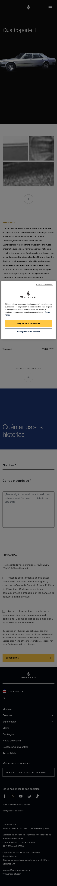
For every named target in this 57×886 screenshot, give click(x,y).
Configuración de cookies (28, 332)
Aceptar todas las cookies (28, 324)
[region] (28, 310)
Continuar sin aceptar (44, 285)
